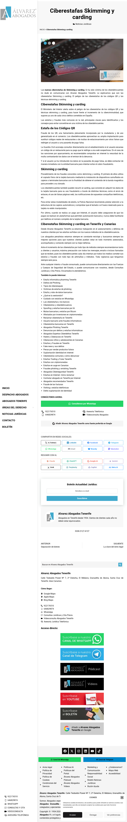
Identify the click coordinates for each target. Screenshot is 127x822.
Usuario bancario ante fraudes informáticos (62, 321)
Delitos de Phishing (51, 283)
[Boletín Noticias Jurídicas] (82, 714)
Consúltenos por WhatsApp (84, 403)
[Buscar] (120, 564)
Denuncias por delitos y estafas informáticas (63, 330)
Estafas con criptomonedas (55, 362)
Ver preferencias (113, 815)
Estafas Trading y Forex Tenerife (57, 359)
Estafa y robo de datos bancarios (57, 292)
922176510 (13, 796)
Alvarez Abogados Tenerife (59, 229)
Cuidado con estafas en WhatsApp (58, 298)
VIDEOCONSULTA (15, 811)
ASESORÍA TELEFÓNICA (18, 815)
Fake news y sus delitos (53, 346)
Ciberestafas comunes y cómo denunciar (61, 356)
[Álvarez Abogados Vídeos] (82, 684)
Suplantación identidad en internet (58, 352)
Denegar (93, 815)
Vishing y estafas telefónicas (56, 387)
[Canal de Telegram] (82, 654)
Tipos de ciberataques (53, 286)
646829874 (13, 800)
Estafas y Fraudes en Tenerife (56, 343)
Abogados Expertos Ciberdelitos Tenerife (61, 333)
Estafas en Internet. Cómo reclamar (58, 375)
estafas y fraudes (53, 120)
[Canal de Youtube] (82, 699)
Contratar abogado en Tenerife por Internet (61, 378)
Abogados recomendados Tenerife (58, 381)
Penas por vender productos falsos (58, 349)
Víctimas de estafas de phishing (57, 289)
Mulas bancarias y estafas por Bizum (59, 311)
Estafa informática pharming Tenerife (59, 280)
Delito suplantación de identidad (57, 391)
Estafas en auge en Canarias (55, 365)
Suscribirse (82, 498)
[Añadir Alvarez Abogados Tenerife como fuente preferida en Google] (82, 728)
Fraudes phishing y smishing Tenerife (59, 368)
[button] (122, 797)
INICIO (42, 30)
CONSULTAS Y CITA (16, 807)
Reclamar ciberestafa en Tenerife (57, 318)
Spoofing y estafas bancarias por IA (59, 308)
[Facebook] (65, 751)
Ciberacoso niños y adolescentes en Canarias (63, 340)
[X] (72, 751)
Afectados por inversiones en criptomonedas (62, 314)
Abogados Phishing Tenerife (55, 327)
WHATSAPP (13, 804)
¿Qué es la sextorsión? (53, 295)
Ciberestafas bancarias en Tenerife (58, 324)
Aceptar (72, 815)
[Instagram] (79, 751)
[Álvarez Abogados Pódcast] (82, 669)
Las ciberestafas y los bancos (56, 302)
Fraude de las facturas (53, 384)
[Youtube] (92, 751)
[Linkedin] (85, 751)
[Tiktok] (99, 751)
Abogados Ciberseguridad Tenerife (58, 372)
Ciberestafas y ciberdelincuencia (57, 305)
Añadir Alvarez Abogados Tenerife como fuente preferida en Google (84, 423)
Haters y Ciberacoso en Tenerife (57, 337)
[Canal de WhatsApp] (82, 639)
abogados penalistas (54, 236)
